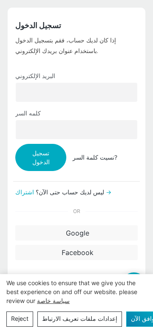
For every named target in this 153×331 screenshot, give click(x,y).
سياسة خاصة (53, 300)
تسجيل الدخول (41, 157)
